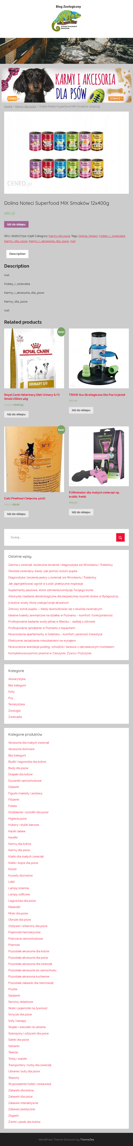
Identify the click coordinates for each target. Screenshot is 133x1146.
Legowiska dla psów (22, 900)
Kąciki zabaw (17, 831)
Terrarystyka (16, 704)
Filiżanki (13, 799)
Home (8, 106)
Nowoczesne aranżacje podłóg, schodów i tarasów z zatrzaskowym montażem (61, 647)
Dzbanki (13, 787)
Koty (11, 691)
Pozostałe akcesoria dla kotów (28, 951)
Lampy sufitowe (19, 894)
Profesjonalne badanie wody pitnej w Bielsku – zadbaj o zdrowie (51, 621)
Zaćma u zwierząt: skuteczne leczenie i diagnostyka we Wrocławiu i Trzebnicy (60, 565)
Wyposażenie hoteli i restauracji (29, 1084)
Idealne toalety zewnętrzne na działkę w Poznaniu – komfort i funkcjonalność (60, 615)
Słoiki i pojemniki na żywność (27, 1008)
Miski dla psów (18, 913)
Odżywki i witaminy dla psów (28, 926)
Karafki (13, 837)
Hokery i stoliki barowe (23, 825)
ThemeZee (87, 1139)
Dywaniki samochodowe (25, 780)
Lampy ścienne (18, 888)
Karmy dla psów (25, 106)
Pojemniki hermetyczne (24, 932)
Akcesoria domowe (21, 749)
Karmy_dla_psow (16, 241)
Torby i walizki (17, 1058)
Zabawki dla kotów (21, 1090)
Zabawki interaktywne (23, 1103)
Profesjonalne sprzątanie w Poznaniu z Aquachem (41, 628)
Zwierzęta (15, 717)
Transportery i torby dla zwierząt (29, 1065)
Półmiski (14, 945)
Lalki (11, 881)
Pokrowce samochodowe (25, 938)
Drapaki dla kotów (20, 774)
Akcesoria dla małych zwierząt (28, 742)
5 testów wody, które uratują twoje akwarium (38, 602)
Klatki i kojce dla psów (23, 863)
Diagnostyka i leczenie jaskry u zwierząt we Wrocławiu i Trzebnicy (52, 577)
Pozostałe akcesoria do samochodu (32, 970)
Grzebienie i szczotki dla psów (28, 812)
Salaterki (14, 995)
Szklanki (13, 1046)
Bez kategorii (17, 685)
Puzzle (12, 989)
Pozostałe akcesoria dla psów (28, 957)
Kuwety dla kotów (20, 875)
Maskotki (14, 907)
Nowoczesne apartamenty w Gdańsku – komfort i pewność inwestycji (55, 634)
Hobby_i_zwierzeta (112, 236)
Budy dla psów (18, 768)
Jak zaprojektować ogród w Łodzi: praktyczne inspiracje (45, 583)
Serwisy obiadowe (20, 1001)
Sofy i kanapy (17, 1020)
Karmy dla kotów (19, 844)
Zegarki (13, 1115)
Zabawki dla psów (20, 1096)
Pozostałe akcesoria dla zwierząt (30, 964)
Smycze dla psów (20, 1014)
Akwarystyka (16, 679)
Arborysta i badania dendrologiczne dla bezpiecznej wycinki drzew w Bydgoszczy (63, 596)
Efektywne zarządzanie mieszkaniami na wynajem (42, 640)
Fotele (12, 806)
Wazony (13, 1077)
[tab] (17, 254)
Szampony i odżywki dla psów (28, 1033)
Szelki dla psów (18, 1039)
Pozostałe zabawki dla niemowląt (31, 983)
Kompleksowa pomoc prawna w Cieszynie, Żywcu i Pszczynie (49, 653)
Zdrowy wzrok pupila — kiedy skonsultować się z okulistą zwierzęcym (55, 609)
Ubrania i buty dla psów (24, 1071)
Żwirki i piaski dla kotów (24, 1122)
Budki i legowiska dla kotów (27, 761)
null (73, 241)
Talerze (13, 1052)
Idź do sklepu (16, 224)
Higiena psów (17, 818)
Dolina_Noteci (88, 236)
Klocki (12, 869)
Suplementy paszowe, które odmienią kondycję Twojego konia (50, 590)
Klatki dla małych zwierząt (26, 856)
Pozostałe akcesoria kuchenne (28, 976)
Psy (10, 698)
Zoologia (14, 710)
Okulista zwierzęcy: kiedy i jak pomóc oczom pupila (42, 571)
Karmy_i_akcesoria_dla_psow (49, 241)
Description (17, 253)
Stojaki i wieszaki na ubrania (27, 1027)
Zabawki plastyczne (21, 1109)
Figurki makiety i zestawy (25, 793)
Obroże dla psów (19, 919)
